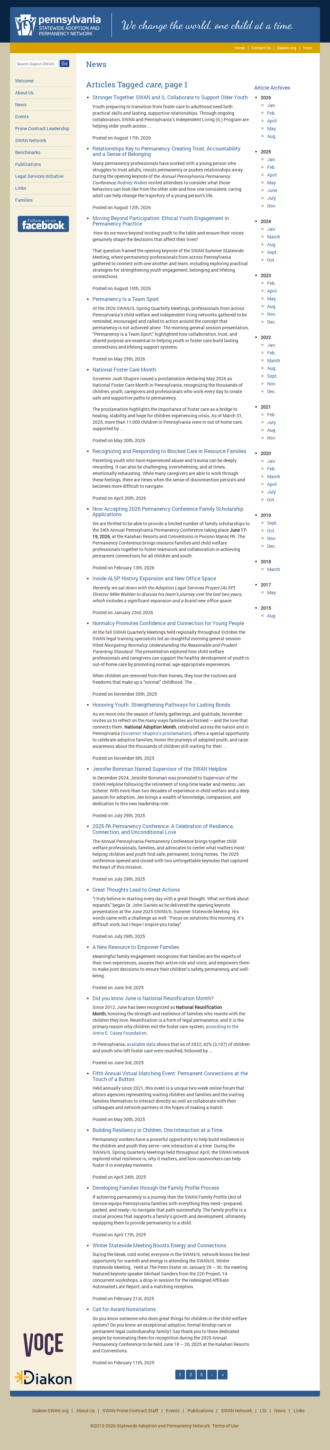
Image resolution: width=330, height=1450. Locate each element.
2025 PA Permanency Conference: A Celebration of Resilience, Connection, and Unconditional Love (163, 829)
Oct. (271, 260)
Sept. (272, 252)
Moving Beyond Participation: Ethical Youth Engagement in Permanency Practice (160, 221)
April (272, 121)
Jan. (271, 105)
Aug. (272, 136)
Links (20, 188)
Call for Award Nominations (124, 1309)
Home (239, 47)
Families (24, 200)
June (272, 190)
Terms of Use (225, 1426)
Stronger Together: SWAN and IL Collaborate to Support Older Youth (170, 97)
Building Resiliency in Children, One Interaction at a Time (157, 1129)
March (273, 237)
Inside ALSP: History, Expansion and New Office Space (154, 578)
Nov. (271, 206)
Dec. (271, 322)
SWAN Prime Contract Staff (130, 1410)
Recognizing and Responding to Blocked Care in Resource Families (169, 451)
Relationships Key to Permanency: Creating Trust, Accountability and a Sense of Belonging (166, 151)
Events (22, 116)
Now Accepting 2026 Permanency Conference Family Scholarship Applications (167, 511)
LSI (263, 1410)
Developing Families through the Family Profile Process (155, 1187)
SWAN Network (30, 140)
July (271, 198)
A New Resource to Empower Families (135, 946)
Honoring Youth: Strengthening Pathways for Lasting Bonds (161, 704)
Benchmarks (27, 152)
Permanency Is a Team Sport (125, 298)
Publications (28, 164)
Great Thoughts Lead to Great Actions (136, 889)
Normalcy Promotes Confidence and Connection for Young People (168, 623)
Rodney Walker (132, 182)
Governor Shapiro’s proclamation (156, 733)
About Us (24, 93)
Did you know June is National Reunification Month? (153, 998)
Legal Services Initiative (39, 176)
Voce (307, 47)
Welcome (24, 81)
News (20, 105)
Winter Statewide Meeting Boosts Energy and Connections (159, 1245)
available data (141, 1044)
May (271, 128)
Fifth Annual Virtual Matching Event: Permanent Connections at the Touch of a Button (170, 1076)
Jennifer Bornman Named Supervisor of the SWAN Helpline (159, 768)
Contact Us (261, 47)
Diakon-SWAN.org (50, 1410)
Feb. (271, 113)
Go (64, 63)
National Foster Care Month (124, 369)
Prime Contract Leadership (42, 128)
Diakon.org (286, 47)
